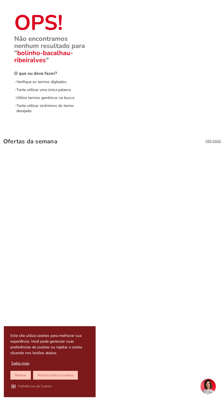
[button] (31, 386)
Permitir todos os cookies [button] (55, 375)
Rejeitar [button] (20, 375)
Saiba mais (20, 363)
